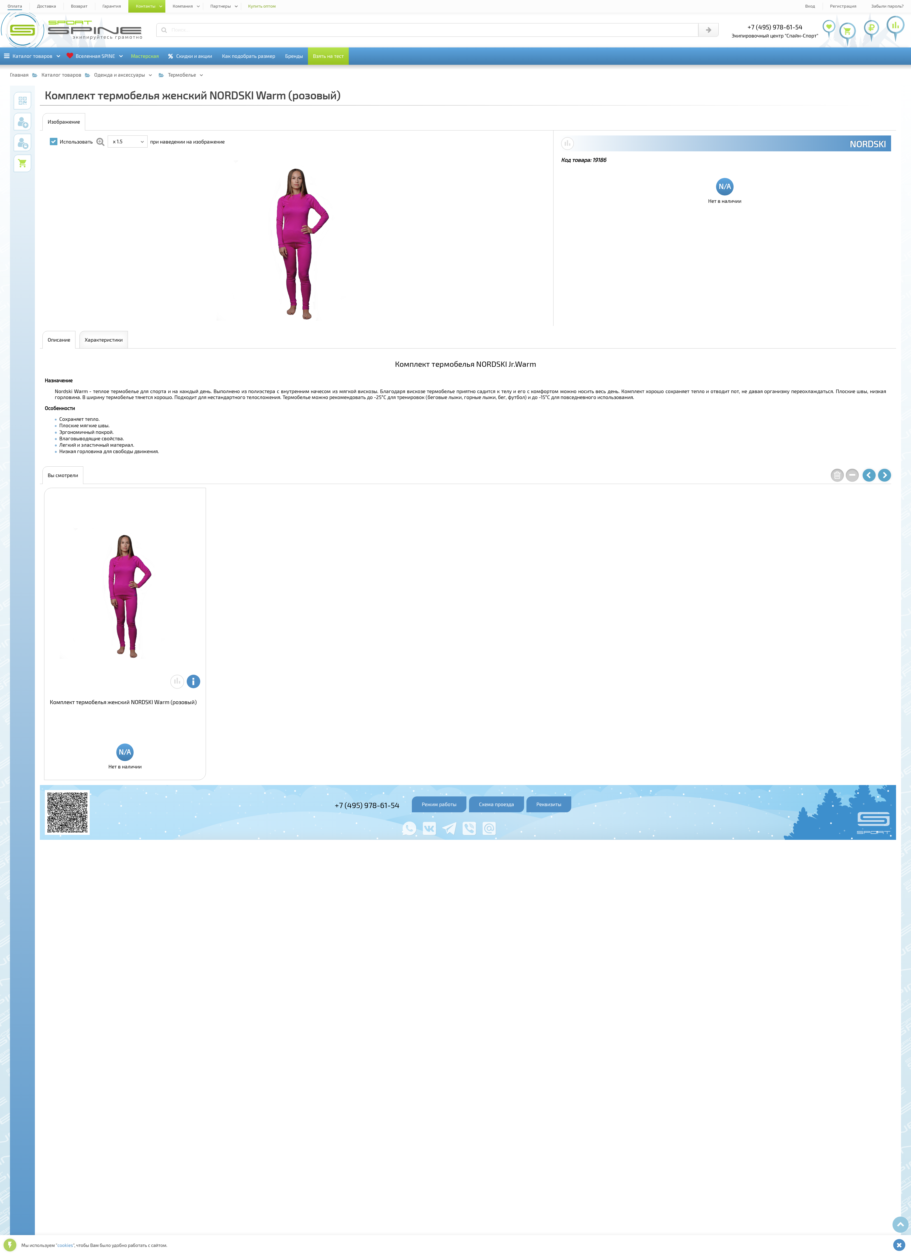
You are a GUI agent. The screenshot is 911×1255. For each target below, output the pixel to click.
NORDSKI (868, 143)
